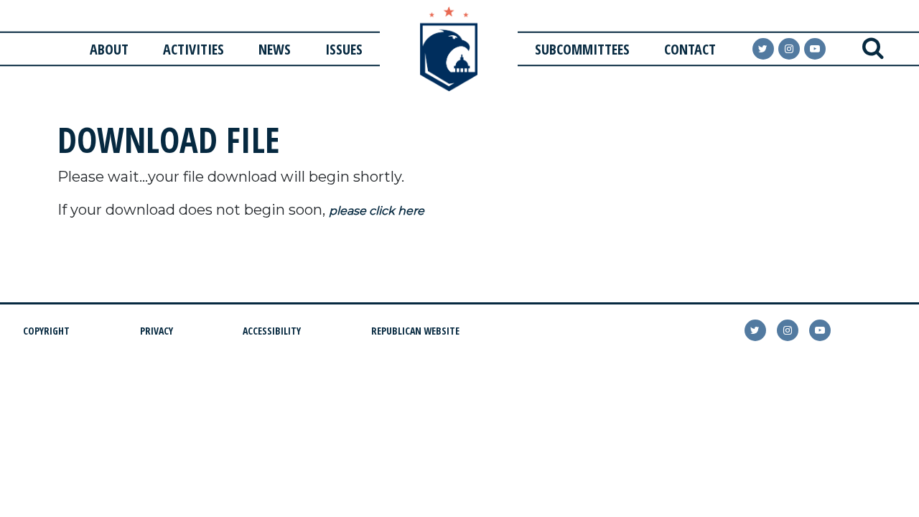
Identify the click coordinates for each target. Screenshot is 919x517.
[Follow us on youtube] (815, 49)
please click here (376, 211)
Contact (690, 49)
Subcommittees (582, 49)
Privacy (156, 330)
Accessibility (272, 330)
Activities (193, 49)
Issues (344, 49)
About (109, 49)
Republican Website (415, 330)
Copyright (46, 330)
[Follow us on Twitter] (763, 49)
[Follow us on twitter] (755, 330)
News (274, 49)
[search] (873, 48)
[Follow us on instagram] (789, 49)
